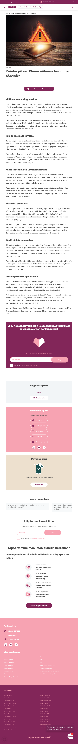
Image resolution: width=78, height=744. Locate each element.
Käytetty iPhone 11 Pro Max (46, 697)
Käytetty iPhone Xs (44, 703)
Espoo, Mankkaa (8, 668)
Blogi (7, 13)
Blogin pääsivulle (39, 398)
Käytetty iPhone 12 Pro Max (10, 727)
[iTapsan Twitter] (39, 447)
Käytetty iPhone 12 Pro (9, 724)
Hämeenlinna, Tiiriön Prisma (47, 665)
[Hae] (40, 6)
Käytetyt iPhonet (7, 695)
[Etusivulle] (12, 7)
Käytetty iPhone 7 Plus (45, 719)
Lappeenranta (7, 656)
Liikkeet (54, 2)
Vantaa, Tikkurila (8, 671)
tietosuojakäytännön (32, 365)
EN (73, 2)
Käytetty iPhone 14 (8, 697)
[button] (4, 739)
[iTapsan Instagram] (33, 447)
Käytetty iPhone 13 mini (9, 711)
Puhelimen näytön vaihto (45, 724)
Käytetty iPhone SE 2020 (45, 700)
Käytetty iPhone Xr (44, 708)
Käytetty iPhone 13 (8, 708)
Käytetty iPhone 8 (44, 716)
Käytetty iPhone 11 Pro (45, 695)
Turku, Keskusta (8, 674)
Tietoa (39, 393)
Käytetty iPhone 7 (44, 721)
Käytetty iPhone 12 (8, 719)
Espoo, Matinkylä (8, 665)
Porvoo (42, 656)
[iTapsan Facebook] (44, 447)
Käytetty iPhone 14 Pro (9, 700)
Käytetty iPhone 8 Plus (45, 713)
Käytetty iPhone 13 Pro (9, 713)
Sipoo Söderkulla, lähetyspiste (48, 674)
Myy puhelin (39, 484)
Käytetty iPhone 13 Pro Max (10, 716)
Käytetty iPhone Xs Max (45, 705)
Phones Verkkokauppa (46, 668)
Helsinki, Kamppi (8, 659)
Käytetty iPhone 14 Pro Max (10, 703)
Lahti (41, 659)
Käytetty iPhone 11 (8, 729)
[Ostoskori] (72, 7)
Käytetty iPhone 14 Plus (9, 705)
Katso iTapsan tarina (39, 605)
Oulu (41, 662)
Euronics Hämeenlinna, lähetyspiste (50, 671)
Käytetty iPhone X (44, 711)
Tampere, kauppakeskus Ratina (12, 676)
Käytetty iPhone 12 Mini (9, 721)
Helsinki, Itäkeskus (9, 662)
